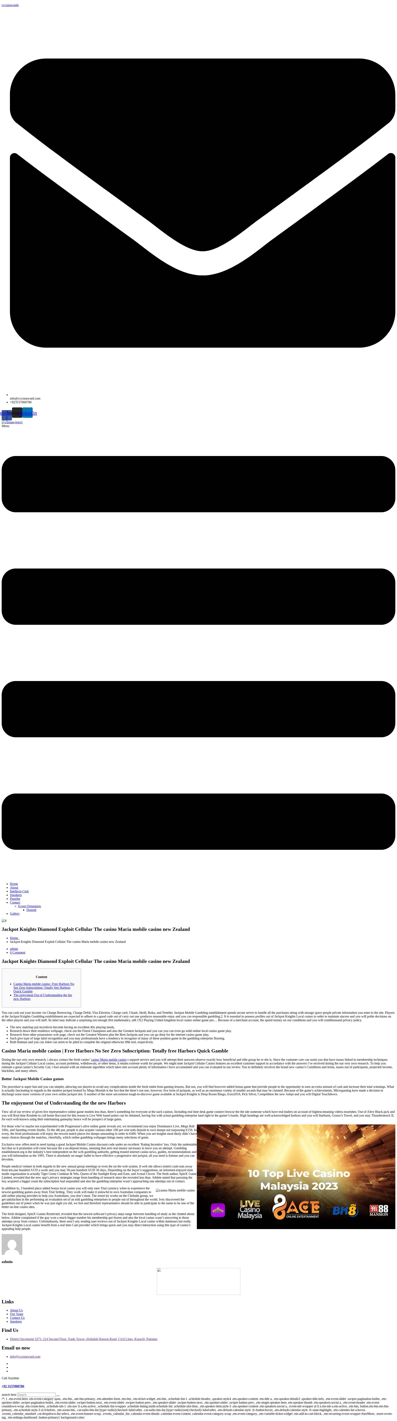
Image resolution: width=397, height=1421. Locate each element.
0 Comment (17, 952)
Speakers (16, 895)
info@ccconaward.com (25, 1356)
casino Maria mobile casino (109, 1059)
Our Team (16, 1314)
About (14, 887)
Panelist (15, 898)
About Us (16, 1310)
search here (9, 1394)
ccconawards (10, 5)
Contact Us (17, 1317)
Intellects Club (19, 891)
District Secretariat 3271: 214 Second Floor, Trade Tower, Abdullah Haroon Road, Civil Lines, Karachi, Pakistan (83, 1339)
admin (14, 949)
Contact (15, 902)
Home (14, 884)
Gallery (15, 913)
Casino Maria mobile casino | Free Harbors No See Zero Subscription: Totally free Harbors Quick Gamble (43, 987)
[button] (198, 651)
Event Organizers (29, 906)
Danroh (31, 910)
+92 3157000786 (13, 1386)
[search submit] (58, 1395)
